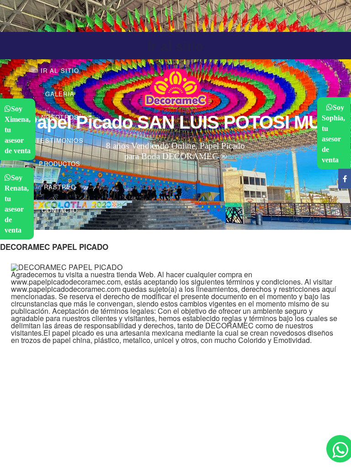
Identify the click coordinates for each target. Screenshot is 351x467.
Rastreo (60, 186)
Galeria (60, 93)
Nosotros (60, 117)
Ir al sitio (175, 45)
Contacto (60, 210)
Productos (59, 163)
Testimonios (59, 140)
